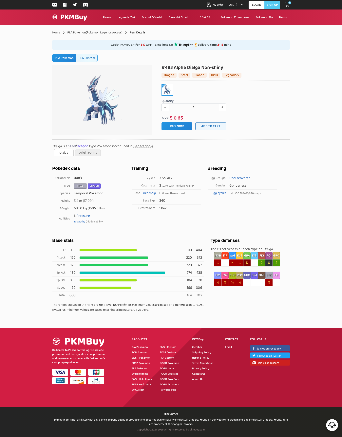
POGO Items (167, 368)
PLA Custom (87, 58)
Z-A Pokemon (140, 347)
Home (107, 17)
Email (228, 347)
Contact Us (198, 374)
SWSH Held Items (142, 379)
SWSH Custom (168, 347)
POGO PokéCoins (170, 379)
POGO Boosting (169, 374)
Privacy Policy (200, 368)
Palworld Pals (168, 390)
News (283, 17)
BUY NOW (177, 126)
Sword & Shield (179, 17)
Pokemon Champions (234, 17)
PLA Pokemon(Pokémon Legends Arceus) (94, 32)
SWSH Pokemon (141, 358)
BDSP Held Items (141, 384)
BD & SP (205, 17)
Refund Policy (200, 358)
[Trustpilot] (183, 46)
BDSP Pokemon (141, 363)
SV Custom (138, 390)
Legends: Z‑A (126, 17)
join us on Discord (268, 363)
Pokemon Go (264, 17)
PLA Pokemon (64, 58)
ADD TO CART (210, 126)
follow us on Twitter (269, 356)
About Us (197, 379)
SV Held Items (140, 374)
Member (197, 347)
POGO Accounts (169, 384)
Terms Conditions (202, 363)
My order (218, 5)
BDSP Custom (168, 352)
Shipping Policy (201, 352)
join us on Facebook (269, 349)
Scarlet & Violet (152, 17)
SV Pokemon (139, 352)
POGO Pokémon (169, 363)
